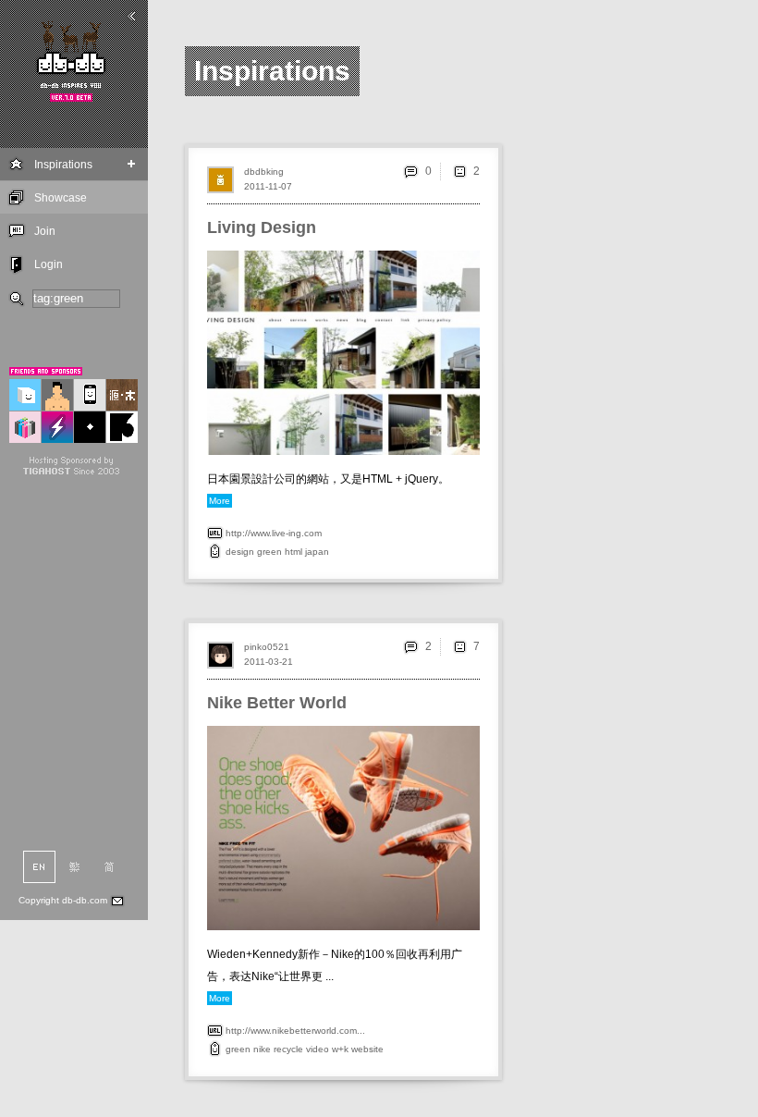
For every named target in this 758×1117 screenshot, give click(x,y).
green (269, 551)
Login (48, 264)
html (293, 551)
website (367, 1049)
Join (44, 231)
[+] (132, 164)
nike (262, 1049)
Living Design (261, 227)
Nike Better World (277, 703)
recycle (288, 1049)
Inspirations (63, 164)
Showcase (60, 197)
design (240, 551)
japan (317, 551)
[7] (459, 646)
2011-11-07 (268, 186)
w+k (340, 1049)
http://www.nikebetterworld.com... (295, 1030)
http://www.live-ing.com (274, 533)
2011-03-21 (268, 662)
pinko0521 (266, 647)
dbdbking (264, 171)
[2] (459, 171)
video (317, 1049)
